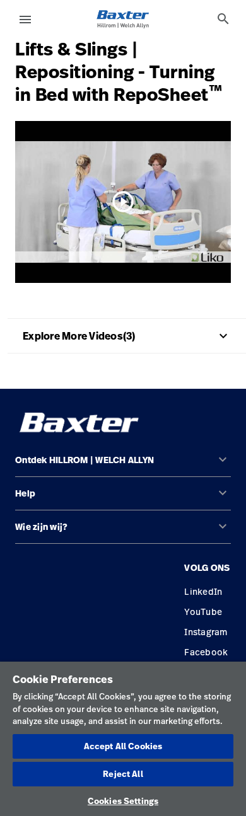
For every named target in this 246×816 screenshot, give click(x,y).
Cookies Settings (123, 801)
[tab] (223, 18)
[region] (123, 739)
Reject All (123, 773)
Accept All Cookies (123, 746)
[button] (123, 465)
